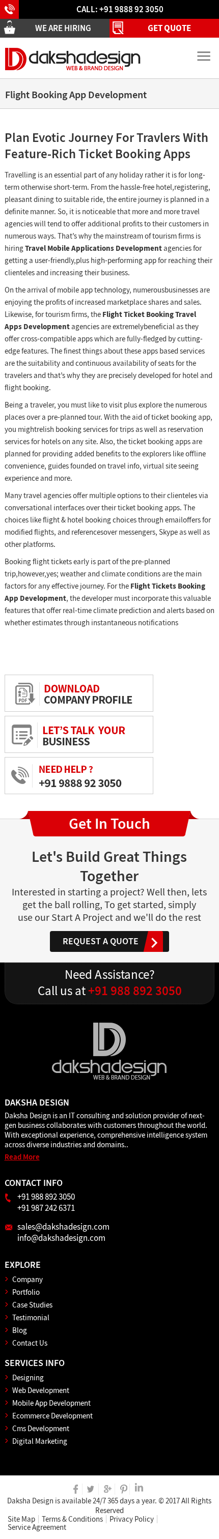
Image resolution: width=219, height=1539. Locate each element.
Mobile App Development (51, 1403)
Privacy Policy (132, 1519)
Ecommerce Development (52, 1415)
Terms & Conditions (72, 1519)
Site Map (21, 1519)
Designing (28, 1377)
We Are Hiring (63, 28)
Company (27, 1279)
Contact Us (29, 1343)
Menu (203, 56)
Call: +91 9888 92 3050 (119, 9)
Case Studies (32, 1305)
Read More (22, 1156)
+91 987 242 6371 (46, 1207)
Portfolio (26, 1292)
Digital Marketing (39, 1441)
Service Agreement (37, 1527)
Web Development (40, 1390)
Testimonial (30, 1317)
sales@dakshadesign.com (63, 1226)
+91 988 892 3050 (110, 990)
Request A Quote (101, 941)
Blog (19, 1330)
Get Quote (169, 28)
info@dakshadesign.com (61, 1237)
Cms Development (40, 1428)
